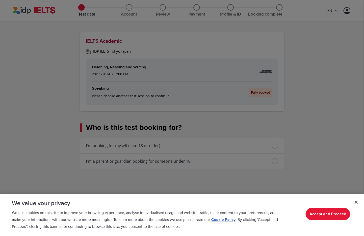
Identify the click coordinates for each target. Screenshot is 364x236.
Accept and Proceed (328, 214)
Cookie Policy (223, 219)
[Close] (356, 202)
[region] (182, 215)
